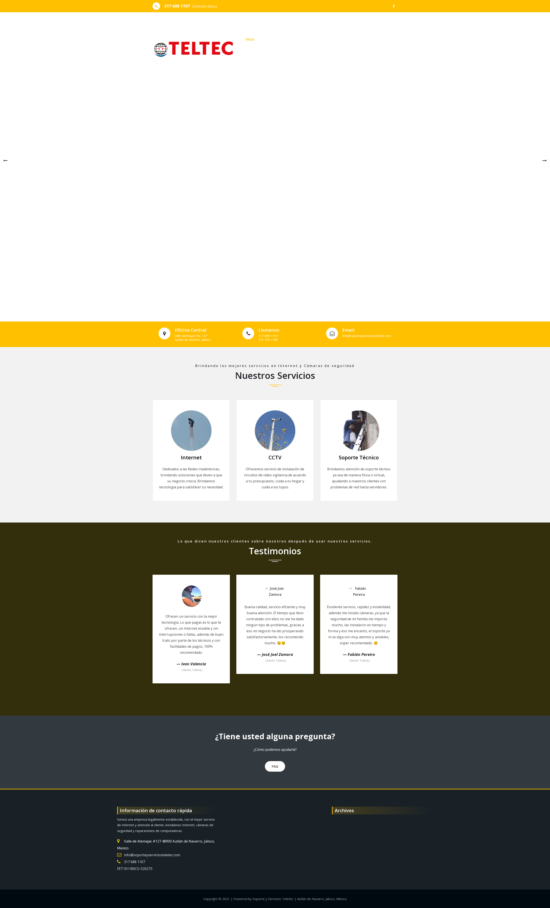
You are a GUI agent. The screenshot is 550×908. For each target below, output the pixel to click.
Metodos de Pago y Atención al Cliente (278, 57)
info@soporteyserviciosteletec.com (152, 855)
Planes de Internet (317, 39)
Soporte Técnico (359, 457)
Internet (191, 457)
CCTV (275, 457)
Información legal (278, 39)
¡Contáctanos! (352, 57)
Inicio (250, 39)
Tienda (326, 57)
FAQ (275, 766)
